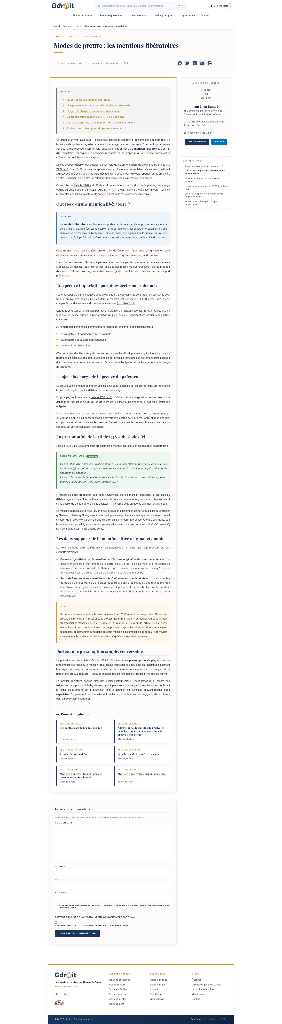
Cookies (213, 1019)
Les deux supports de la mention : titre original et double (101, 122)
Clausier (154, 989)
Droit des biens (116, 1004)
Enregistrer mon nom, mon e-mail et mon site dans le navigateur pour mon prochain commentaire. (114, 907)
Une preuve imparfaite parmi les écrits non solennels (98, 105)
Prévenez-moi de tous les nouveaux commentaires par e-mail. (96, 917)
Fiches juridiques (82, 15)
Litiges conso (187, 15)
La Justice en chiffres (203, 989)
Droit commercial (117, 994)
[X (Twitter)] (65, 994)
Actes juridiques (158, 984)
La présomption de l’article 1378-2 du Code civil (96, 116)
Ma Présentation (197, 141)
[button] (180, 63)
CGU (224, 1019)
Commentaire (65, 823)
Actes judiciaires (158, 979)
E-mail (60, 867)
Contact (204, 15)
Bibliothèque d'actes (112, 15)
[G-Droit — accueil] (62, 6)
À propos (196, 979)
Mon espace (198, 994)
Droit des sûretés (117, 999)
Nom (59, 880)
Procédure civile (117, 984)
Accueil (56, 26)
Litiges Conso (157, 999)
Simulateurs (138, 15)
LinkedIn (219, 141)
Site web (60, 893)
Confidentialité (198, 1019)
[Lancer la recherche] (99, 6)
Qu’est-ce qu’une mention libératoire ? (89, 99)
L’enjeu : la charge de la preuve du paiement (93, 111)
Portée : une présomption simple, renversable (94, 128)
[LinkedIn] (57, 994)
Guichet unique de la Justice (206, 984)
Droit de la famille (118, 989)
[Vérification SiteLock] (59, 1004)
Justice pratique (162, 15)
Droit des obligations (119, 979)
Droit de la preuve (72, 26)
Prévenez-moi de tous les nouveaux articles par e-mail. (92, 926)
